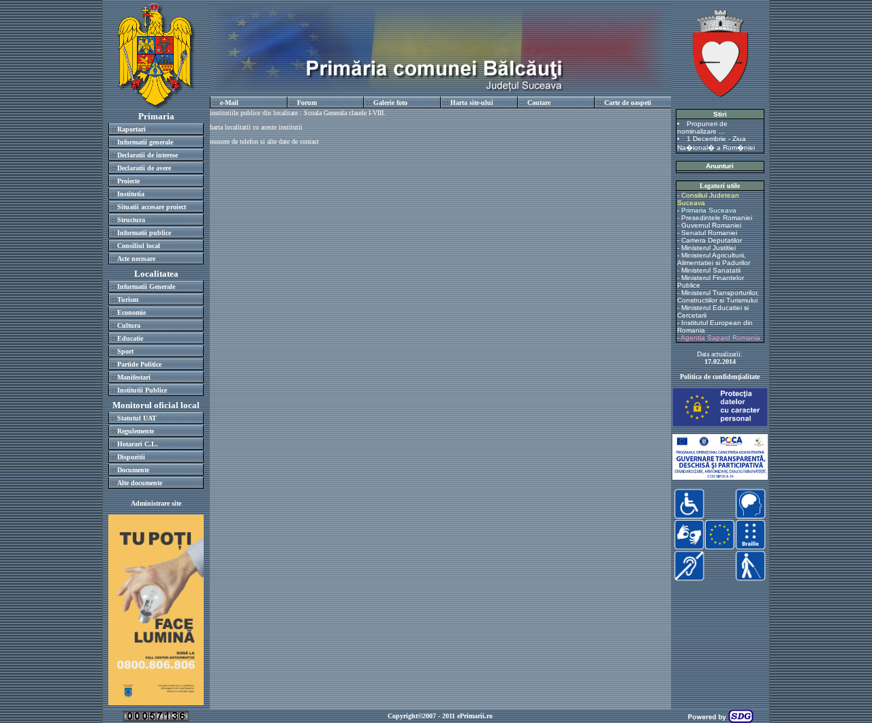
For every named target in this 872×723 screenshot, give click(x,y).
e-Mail (229, 102)
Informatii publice (144, 232)
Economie (131, 312)
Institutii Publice (142, 390)
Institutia (130, 194)
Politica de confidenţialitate (720, 376)
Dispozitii (131, 457)
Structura (131, 220)
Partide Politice (139, 364)
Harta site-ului (471, 102)
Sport (125, 351)
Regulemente (135, 431)
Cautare (538, 102)
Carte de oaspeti (627, 102)
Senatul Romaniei (709, 232)
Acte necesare (136, 258)
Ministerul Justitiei (708, 247)
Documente (133, 470)
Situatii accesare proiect (151, 207)
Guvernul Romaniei (711, 225)
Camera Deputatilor (711, 240)
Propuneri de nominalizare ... (702, 127)
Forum (307, 102)
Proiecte (128, 181)
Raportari (131, 129)
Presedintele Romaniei (716, 217)
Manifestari (134, 377)
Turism (127, 299)
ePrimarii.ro (475, 716)
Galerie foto (390, 102)
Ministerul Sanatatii (711, 270)
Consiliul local (138, 245)
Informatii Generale (146, 286)
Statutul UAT (137, 418)
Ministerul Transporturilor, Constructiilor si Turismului (718, 296)
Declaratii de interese (147, 155)
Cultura (128, 325)
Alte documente (139, 483)
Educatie (130, 338)
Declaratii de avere (144, 168)
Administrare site (156, 503)
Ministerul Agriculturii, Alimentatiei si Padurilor (713, 258)
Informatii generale (145, 142)
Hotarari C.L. (137, 444)
